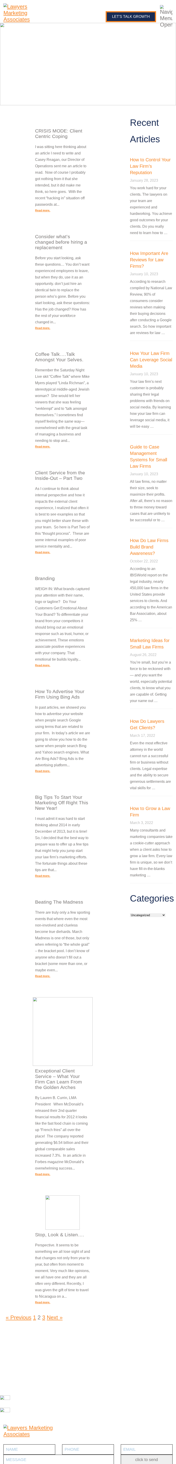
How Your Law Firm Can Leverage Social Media (151, 360)
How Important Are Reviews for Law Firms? (149, 260)
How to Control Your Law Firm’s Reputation (150, 166)
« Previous (18, 1317)
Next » (55, 1317)
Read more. (42, 210)
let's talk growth (131, 17)
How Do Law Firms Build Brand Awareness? (149, 547)
